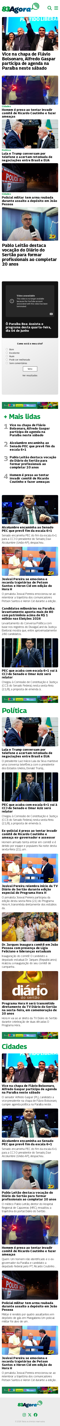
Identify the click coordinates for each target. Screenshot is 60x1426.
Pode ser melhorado (19, 359)
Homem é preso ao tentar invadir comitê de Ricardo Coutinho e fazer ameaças (30, 478)
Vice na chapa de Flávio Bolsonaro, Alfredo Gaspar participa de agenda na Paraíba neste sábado (30, 430)
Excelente (14, 353)
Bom (11, 349)
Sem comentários (18, 363)
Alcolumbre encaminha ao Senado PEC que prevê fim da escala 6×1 (32, 446)
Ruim (11, 356)
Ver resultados (29, 375)
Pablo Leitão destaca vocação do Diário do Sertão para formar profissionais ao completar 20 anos (33, 462)
